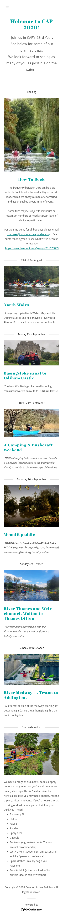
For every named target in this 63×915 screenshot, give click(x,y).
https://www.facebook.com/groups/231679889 (32, 248)
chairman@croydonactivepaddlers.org (28, 234)
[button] (10, 7)
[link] (31, 909)
